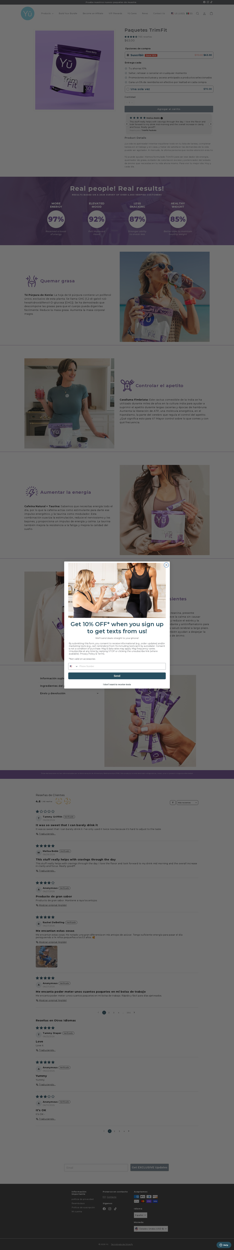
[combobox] (73, 666)
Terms (101, 654)
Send (117, 675)
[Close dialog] (166, 565)
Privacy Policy (87, 654)
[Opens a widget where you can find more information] (223, 1245)
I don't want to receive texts (117, 684)
